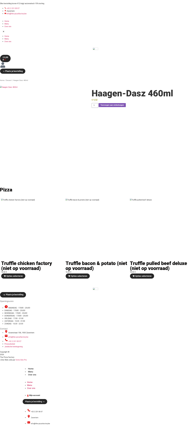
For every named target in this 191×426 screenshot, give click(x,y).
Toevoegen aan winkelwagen (112, 105)
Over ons (7, 26)
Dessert (9, 80)
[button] (95, 31)
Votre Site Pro (21, 360)
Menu (6, 24)
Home (6, 21)
